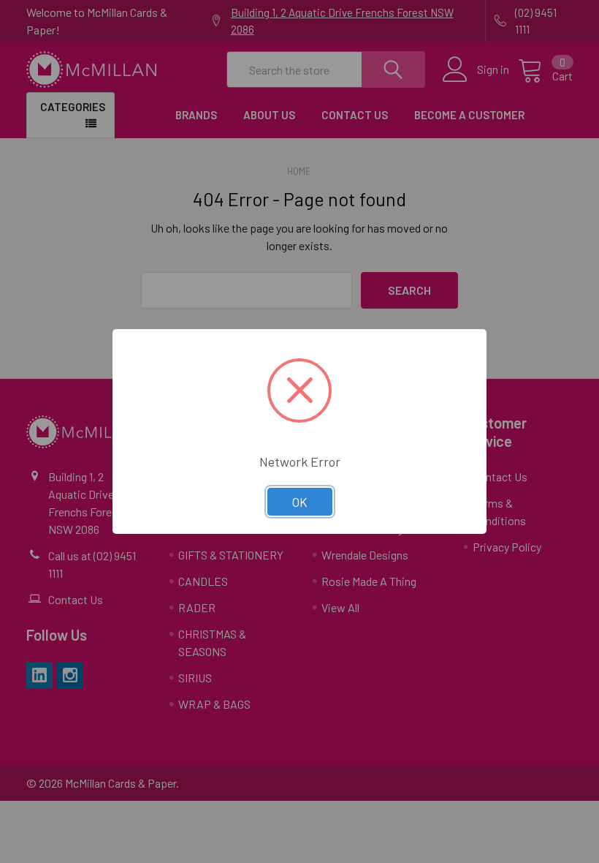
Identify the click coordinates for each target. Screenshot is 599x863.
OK (300, 501)
